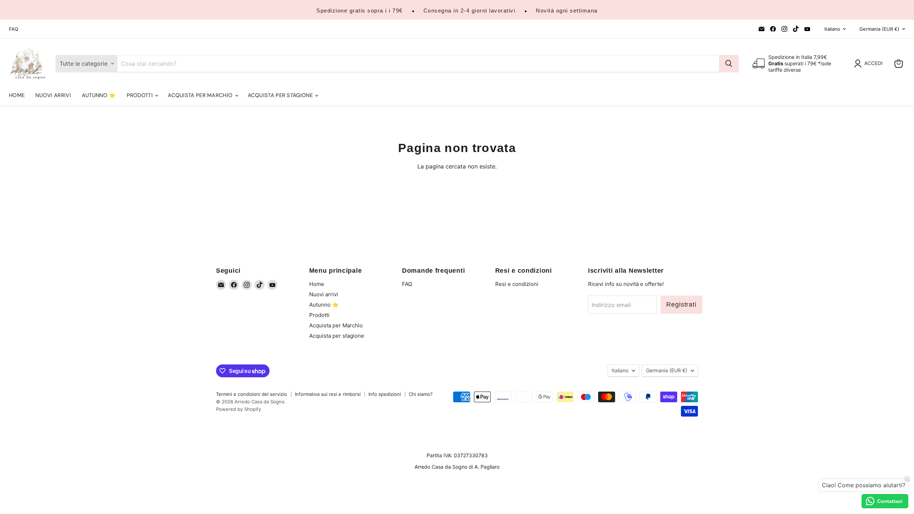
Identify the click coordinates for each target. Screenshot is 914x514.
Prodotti (141, 95)
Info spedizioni (384, 394)
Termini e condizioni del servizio (251, 394)
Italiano (832, 29)
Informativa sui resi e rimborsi (328, 394)
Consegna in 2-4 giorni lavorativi (469, 10)
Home (17, 95)
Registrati (681, 304)
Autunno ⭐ (99, 95)
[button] (869, 63)
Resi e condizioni (516, 284)
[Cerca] (728, 63)
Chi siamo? (421, 394)
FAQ (13, 29)
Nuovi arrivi (53, 95)
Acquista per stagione (281, 95)
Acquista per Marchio (201, 95)
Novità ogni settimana (567, 10)
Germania (879, 29)
